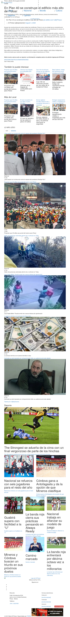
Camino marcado (30, 562)
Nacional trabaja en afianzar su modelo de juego (55, 531)
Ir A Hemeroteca (35, 19)
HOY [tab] (7, 131)
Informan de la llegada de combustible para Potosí (26, 71)
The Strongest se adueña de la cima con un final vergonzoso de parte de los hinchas (27, 454)
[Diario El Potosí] (17, 2)
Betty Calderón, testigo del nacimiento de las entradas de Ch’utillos (58, 71)
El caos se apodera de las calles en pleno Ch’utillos (26, 101)
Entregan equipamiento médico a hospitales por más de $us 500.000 (58, 101)
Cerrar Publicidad (59, 606)
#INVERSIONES (24, 60)
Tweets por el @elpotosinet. (11, 401)
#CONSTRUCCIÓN (14, 60)
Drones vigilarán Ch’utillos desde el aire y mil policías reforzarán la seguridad (43, 102)
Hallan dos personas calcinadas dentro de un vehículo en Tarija (21, 235)
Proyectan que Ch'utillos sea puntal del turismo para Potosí (10, 71)
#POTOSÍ (6, 60)
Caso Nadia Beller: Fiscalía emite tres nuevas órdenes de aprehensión (23, 274)
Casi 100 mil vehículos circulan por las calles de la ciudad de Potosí (43, 71)
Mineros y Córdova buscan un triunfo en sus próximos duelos (12, 575)
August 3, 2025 (30, 23)
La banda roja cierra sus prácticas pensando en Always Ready (35, 535)
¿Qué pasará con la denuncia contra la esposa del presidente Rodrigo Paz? (24, 133)
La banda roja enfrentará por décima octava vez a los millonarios (55, 573)
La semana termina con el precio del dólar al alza (17, 316)
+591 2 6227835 (14, 603)
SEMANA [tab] (13, 131)
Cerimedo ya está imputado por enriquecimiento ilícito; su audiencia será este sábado (27, 358)
